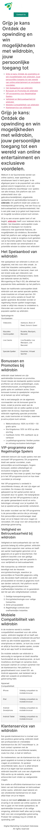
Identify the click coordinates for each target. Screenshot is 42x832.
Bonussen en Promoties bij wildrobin (22, 91)
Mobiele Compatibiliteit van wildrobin (22, 105)
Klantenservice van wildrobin (18, 107)
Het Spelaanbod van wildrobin (19, 88)
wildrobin (12, 221)
